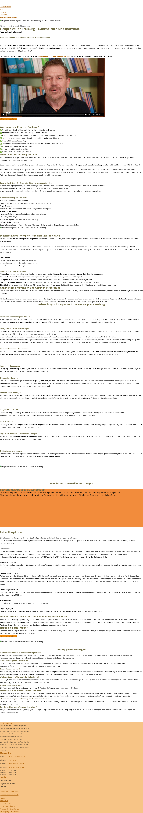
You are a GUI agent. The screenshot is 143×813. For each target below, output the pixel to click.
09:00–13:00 (13, 760)
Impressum (4, 801)
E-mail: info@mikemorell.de (9, 795)
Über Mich (4, 15)
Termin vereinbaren (8, 18)
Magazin (3, 798)
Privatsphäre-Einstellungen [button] (10, 809)
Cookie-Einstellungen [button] (7, 806)
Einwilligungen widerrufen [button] (9, 812)
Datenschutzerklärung (8, 803)
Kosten (3, 12)
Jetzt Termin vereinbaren (8, 119)
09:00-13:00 (12, 756)
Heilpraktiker (5, 7)
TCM (1, 9)
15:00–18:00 (21, 756)
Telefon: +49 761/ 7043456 (9, 791)
